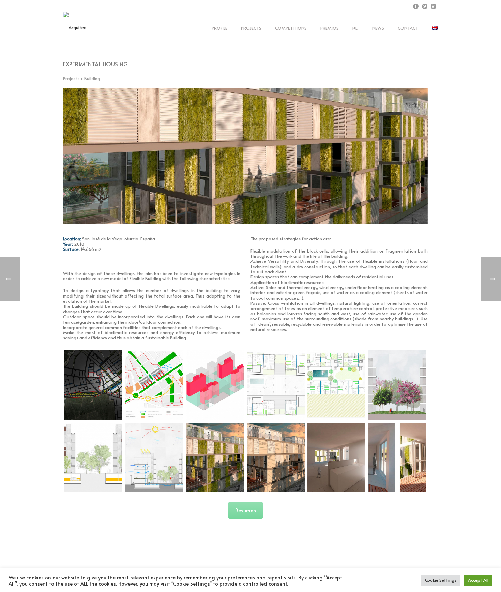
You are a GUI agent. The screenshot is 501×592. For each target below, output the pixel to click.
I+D (355, 28)
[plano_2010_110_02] (154, 385)
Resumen (245, 510)
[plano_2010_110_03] (215, 385)
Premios (329, 28)
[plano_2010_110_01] (93, 385)
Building (92, 78)
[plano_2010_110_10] (215, 457)
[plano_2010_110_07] (397, 385)
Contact (408, 28)
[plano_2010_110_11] (276, 457)
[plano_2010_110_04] (276, 385)
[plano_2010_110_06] (336, 385)
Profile (219, 28)
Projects (251, 28)
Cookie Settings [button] (440, 580)
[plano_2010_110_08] (93, 457)
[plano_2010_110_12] (336, 457)
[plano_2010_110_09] (154, 457)
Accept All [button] (478, 580)
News (378, 28)
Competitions (291, 28)
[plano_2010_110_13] (397, 457)
